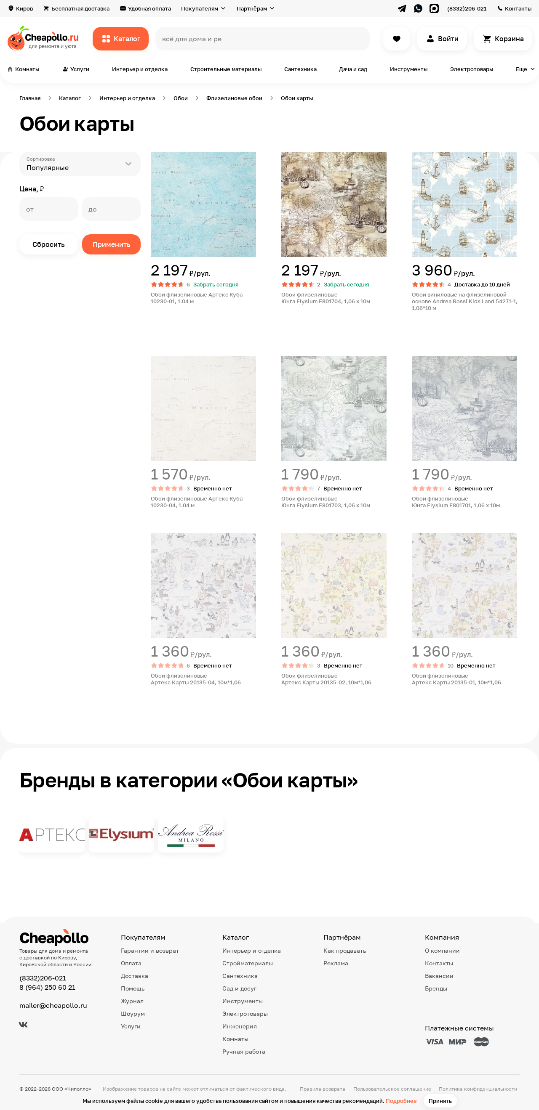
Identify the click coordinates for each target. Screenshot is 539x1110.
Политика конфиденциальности (478, 1089)
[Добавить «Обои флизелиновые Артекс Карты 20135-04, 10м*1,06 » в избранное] (157, 539)
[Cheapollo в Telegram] (402, 8)
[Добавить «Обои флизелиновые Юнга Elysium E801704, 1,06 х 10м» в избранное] (288, 158)
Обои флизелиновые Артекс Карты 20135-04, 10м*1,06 (196, 679)
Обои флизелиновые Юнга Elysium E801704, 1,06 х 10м (325, 298)
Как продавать (344, 950)
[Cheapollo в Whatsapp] (418, 8)
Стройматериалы (247, 963)
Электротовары (471, 69)
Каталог (127, 38)
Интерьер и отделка (140, 69)
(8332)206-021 (466, 8)
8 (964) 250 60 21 (47, 987)
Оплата (131, 963)
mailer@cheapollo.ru (53, 1005)
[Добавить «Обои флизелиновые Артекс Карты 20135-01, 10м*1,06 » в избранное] (418, 539)
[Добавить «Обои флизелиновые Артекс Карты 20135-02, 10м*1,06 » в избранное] (288, 539)
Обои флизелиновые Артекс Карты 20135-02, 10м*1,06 (327, 679)
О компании (442, 950)
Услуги (131, 1026)
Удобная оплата (149, 8)
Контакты (518, 8)
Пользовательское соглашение (392, 1089)
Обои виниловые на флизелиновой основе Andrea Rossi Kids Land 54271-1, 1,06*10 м (465, 301)
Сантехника (300, 69)
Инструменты (408, 69)
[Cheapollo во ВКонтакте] (23, 1025)
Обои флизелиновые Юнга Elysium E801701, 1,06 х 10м (456, 502)
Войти (448, 38)
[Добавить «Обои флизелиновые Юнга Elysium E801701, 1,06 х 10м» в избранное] (418, 362)
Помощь (132, 988)
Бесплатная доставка (80, 8)
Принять (440, 1100)
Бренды (436, 988)
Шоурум (133, 1013)
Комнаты (235, 1038)
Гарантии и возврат (150, 950)
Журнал (132, 1000)
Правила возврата (322, 1089)
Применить (112, 244)
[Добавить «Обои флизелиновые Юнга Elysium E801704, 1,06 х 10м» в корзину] (311, 325)
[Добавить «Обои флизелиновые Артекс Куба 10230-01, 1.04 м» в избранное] (157, 158)
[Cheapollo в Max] (434, 8)
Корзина (509, 38)
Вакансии (439, 975)
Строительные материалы (225, 69)
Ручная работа (243, 1051)
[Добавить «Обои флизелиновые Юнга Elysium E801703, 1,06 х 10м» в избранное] (288, 362)
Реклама (335, 963)
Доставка (134, 975)
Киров (24, 8)
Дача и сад (353, 69)
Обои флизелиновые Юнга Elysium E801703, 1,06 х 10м (325, 502)
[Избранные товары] (396, 38)
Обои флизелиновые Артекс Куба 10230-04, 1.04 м (197, 502)
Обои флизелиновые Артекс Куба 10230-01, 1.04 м (197, 298)
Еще (521, 69)
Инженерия (239, 1026)
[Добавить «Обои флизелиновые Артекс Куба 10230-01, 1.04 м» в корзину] (181, 325)
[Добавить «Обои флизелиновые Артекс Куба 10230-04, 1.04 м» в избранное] (157, 362)
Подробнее (401, 1100)
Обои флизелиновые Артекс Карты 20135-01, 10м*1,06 (457, 679)
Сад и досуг (239, 988)
